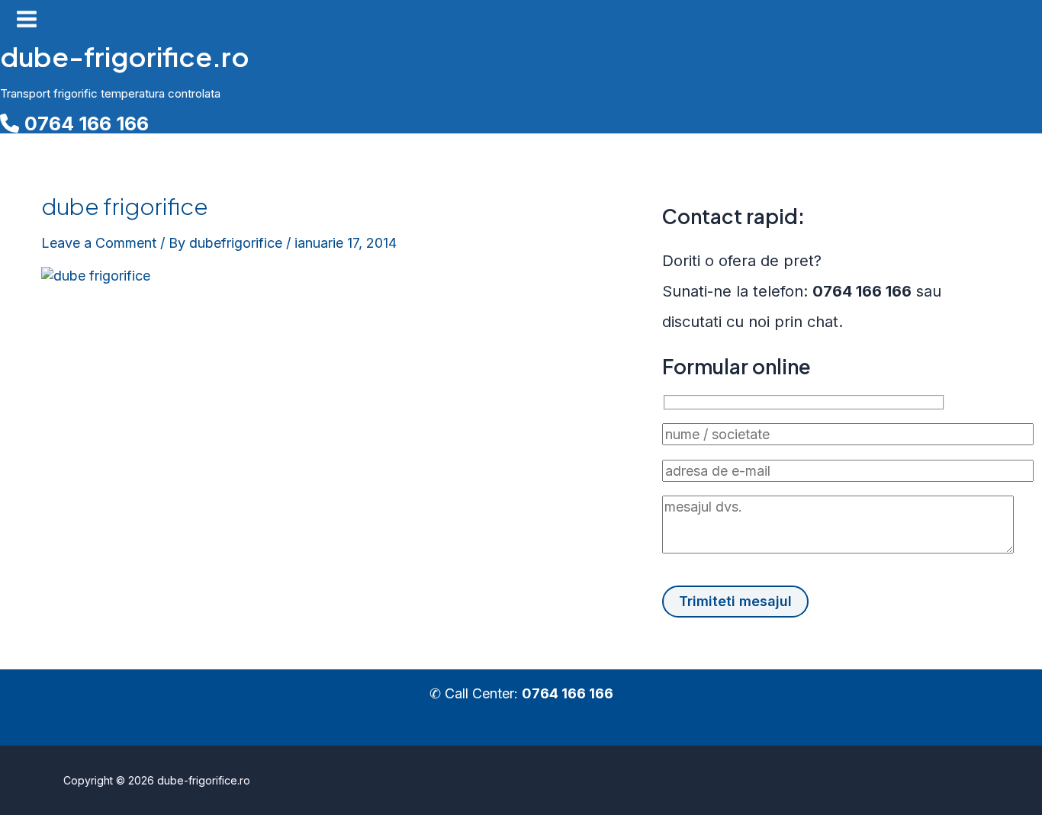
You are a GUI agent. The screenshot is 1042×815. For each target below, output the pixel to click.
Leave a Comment (98, 243)
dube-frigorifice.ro (124, 56)
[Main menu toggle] (26, 20)
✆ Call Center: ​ (521, 693)
